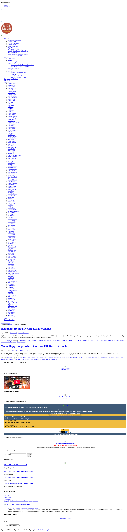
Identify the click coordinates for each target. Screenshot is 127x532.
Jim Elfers (10, 205)
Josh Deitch (11, 231)
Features (6, 38)
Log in (47, 530)
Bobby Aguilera (12, 113)
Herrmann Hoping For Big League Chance (26, 328)
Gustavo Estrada (12, 183)
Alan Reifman (11, 86)
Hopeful (70, 340)
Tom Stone (11, 315)
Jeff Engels (11, 197)
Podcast (117, 357)
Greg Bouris (11, 264)
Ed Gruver (10, 159)
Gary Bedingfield (12, 172)
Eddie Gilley (11, 163)
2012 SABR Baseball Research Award (15, 465)
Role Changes (25, 359)
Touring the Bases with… (15, 52)
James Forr (11, 192)
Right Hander (17, 359)
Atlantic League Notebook (18, 72)
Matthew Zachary (12, 256)
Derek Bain (11, 153)
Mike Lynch (11, 262)
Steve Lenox (11, 304)
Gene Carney (11, 173)
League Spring (103, 340)
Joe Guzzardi (11, 212)
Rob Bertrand (11, 285)
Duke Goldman (12, 158)
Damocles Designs (39, 530)
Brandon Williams (12, 116)
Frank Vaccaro (12, 167)
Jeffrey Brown (11, 201)
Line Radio (81, 357)
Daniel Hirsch (11, 141)
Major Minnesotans (13, 48)
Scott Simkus (11, 296)
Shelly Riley (11, 301)
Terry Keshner (11, 307)
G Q (9, 178)
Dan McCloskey (12, 136)
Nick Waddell (11, 268)
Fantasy (10, 60)
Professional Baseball (6, 342)
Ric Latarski (11, 284)
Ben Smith (10, 102)
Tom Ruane (11, 313)
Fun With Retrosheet (16, 55)
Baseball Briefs (12, 41)
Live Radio (88, 357)
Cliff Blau (10, 132)
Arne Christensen (12, 97)
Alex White (23, 357)
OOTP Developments (13, 273)
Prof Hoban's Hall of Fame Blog (20, 66)
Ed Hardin (10, 161)
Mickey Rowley (12, 259)
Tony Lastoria (11, 317)
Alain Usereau (11, 85)
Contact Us (7, 499)
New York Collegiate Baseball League (19, 504)
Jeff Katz (10, 198)
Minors (9, 71)
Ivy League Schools (93, 340)
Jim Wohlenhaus (12, 209)
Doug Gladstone (12, 156)
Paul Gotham (11, 275)
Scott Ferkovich (12, 295)
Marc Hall (10, 245)
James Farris (11, 191)
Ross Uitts (10, 292)
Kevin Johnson (12, 237)
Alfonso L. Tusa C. (13, 88)
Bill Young (10, 107)
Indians (85, 340)
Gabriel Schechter (12, 169)
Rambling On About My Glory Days (18, 51)
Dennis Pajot (11, 152)
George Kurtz (11, 175)
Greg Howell (11, 181)
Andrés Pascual (12, 90)
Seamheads (11, 298)
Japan (12, 69)
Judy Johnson (11, 234)
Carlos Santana (31, 357)
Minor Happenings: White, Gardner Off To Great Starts (34, 346)
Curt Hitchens (11, 135)
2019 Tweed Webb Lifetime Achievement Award (18, 477)
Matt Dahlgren (12, 250)
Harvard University (62, 340)
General (6, 57)
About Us (7, 6)
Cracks (28, 340)
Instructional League (64, 357)
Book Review (11, 58)
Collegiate (14, 74)
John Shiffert (11, 225)
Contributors (7, 497)
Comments (7, 323)
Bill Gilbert (11, 105)
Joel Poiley (11, 217)
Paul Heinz (11, 276)
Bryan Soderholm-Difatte (14, 122)
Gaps (54, 340)
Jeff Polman (11, 200)
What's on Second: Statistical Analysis (18, 54)
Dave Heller (11, 144)
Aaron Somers (11, 83)
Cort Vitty (10, 133)
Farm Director (39, 357)
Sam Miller (11, 293)
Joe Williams (11, 215)
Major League (112, 340)
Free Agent (49, 340)
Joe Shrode (11, 214)
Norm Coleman (12, 270)
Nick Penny (11, 267)
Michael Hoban (12, 257)
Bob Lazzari (11, 110)
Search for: (7, 454)
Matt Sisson (11, 254)
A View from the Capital (14, 40)
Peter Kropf (11, 282)
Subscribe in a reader (65, 518)
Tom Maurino (11, 312)
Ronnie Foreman (12, 290)
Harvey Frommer (12, 186)
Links (5, 318)
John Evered (11, 223)
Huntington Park (77, 340)
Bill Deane (10, 104)
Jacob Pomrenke (12, 189)
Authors (6, 82)
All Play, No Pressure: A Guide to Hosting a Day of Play (23, 508)
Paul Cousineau (109, 357)
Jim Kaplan (11, 206)
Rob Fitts (10, 287)
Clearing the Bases (16, 62)
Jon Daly (10, 226)
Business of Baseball (13, 43)
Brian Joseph (11, 121)
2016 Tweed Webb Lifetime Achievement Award (18, 471)
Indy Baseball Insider (17, 76)
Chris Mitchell (11, 128)
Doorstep (33, 340)
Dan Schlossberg (12, 138)
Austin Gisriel (11, 99)
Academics (23, 340)
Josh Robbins (11, 233)
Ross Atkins (33, 359)
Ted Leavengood (12, 306)
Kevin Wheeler (12, 239)
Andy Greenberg (12, 96)
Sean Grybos (11, 299)
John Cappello (11, 222)
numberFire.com (12, 271)
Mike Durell (11, 261)
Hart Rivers (11, 184)
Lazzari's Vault (12, 44)
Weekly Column (50, 359)
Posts (2, 323)
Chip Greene (11, 124)
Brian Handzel (12, 119)
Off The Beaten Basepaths (15, 49)
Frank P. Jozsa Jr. (12, 166)
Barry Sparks (11, 100)
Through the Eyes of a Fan (18, 77)
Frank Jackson (11, 164)
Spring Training (21, 342)
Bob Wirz (10, 111)
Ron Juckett (11, 289)
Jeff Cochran (11, 195)
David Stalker (11, 150)
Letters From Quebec (13, 46)
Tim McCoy (11, 310)
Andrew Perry (11, 93)
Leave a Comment (23, 333)
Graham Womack (12, 180)
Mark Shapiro (120, 340)
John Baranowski (12, 219)
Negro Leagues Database (11, 79)
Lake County (73, 357)
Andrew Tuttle (12, 94)
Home (6, 5)
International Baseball (13, 68)
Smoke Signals (41, 359)
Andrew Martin (12, 91)
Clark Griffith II (12, 130)
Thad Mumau (11, 309)
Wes (57, 359)
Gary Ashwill (11, 170)
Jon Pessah (11, 228)
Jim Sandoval (11, 208)
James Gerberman (12, 194)
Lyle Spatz (10, 243)
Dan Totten (11, 139)
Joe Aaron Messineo (13, 211)
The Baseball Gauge (9, 320)
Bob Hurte (10, 108)
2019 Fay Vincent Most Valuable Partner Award (18, 483)
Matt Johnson (11, 251)
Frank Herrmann (41, 340)
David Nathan (11, 149)
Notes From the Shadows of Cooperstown (22, 65)
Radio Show (9, 359)
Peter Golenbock (12, 281)
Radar (14, 342)
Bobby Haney (11, 114)
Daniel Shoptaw (12, 142)
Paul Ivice (10, 279)
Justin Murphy (11, 236)
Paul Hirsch (11, 278)
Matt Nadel (11, 253)
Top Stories (7, 80)
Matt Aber (10, 248)
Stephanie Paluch (12, 303)
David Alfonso (12, 147)
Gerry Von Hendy (12, 177)
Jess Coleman (11, 203)
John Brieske (11, 220)
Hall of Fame (11, 63)
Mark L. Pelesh (12, 247)
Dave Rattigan (11, 145)
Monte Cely (11, 265)
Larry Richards (12, 242)
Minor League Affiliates (98, 357)
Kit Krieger (11, 240)
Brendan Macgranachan (14, 118)
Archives (6, 525)
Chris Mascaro (12, 127)
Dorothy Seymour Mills (14, 155)
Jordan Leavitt (11, 229)
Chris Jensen (11, 125)
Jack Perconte (11, 187)
